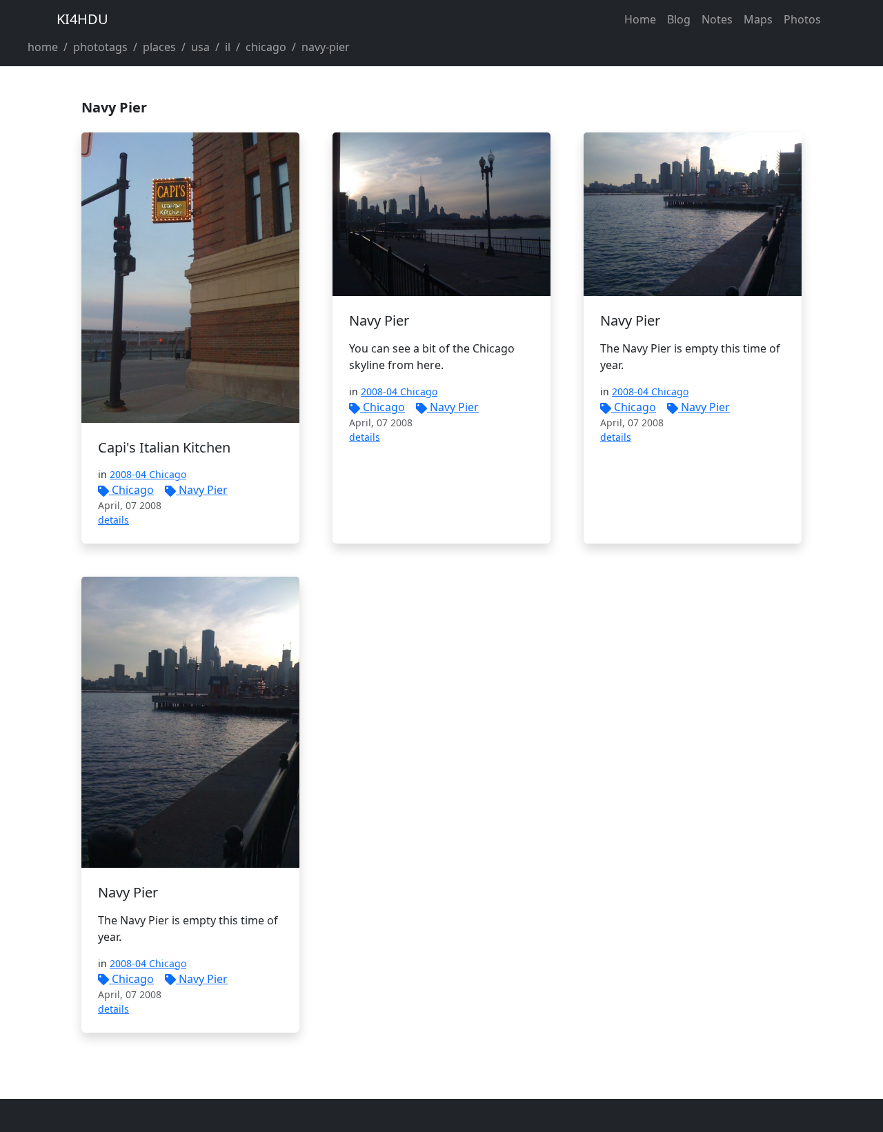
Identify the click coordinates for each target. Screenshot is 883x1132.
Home (640, 19)
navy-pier (325, 46)
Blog (679, 19)
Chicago (133, 489)
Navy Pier (203, 489)
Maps (758, 19)
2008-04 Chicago (148, 474)
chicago (266, 46)
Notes (717, 19)
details (113, 519)
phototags (100, 46)
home (43, 46)
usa (200, 46)
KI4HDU (82, 19)
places (159, 46)
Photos (802, 19)
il (227, 46)
